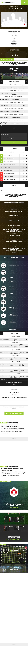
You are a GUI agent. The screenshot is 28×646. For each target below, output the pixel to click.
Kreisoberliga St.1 (14, 31)
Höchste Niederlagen (1, 333)
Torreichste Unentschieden (26, 333)
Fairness (1, 149)
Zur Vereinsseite (14, 10)
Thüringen (16, 6)
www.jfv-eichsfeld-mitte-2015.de (14, 407)
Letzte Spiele (26, 81)
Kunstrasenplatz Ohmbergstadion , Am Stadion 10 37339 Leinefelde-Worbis (14, 240)
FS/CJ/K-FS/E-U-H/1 (14, 215)
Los (14, 142)
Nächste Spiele (14, 81)
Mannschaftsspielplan (1, 81)
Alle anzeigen (13, 329)
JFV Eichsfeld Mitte (14, 383)
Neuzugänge (26, 185)
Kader (14, 185)
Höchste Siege (14, 333)
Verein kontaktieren (14, 413)
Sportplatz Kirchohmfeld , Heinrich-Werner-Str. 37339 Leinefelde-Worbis (14, 230)
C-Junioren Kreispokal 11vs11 (14, 211)
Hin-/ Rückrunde (26, 149)
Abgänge (1, 185)
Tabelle (15, 148)
